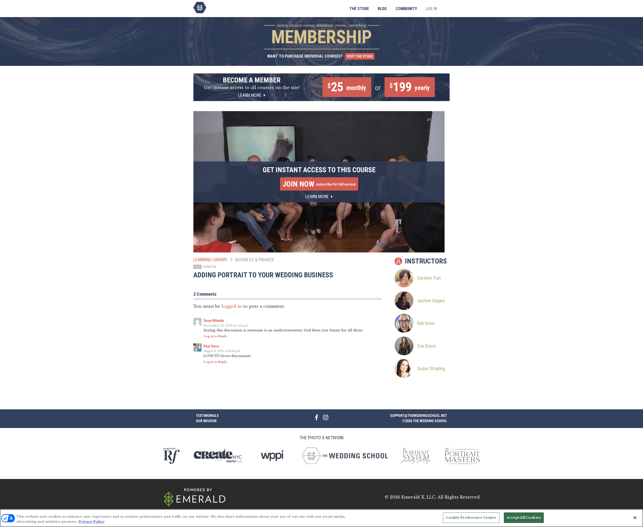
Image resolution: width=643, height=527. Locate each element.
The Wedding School (199, 7)
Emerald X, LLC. (418, 497)
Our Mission (206, 421)
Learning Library (210, 259)
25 (347, 87)
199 (410, 87)
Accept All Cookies (524, 517)
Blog (382, 8)
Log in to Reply (215, 336)
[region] (321, 518)
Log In (431, 8)
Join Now (319, 184)
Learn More (250, 95)
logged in (232, 306)
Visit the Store (359, 56)
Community (406, 8)
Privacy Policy (91, 521)
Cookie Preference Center (471, 517)
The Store (359, 8)
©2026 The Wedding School (424, 421)
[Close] (634, 517)
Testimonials (207, 416)
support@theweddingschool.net (418, 416)
